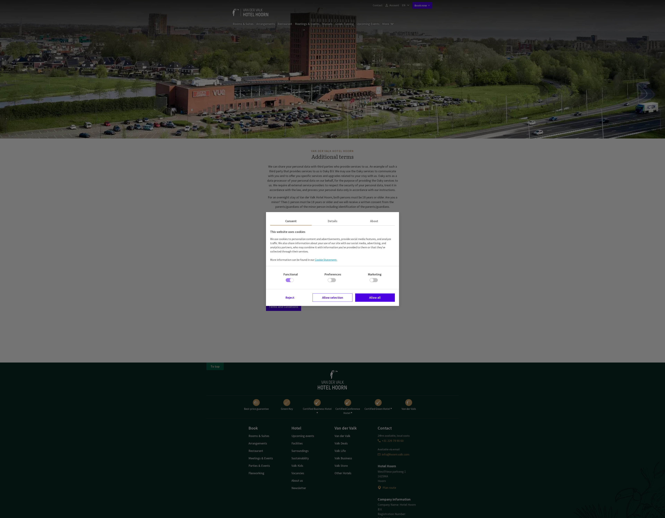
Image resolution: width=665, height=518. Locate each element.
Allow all (375, 298)
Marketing (375, 274)
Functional (290, 274)
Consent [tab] (291, 221)
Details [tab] (332, 221)
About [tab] (374, 221)
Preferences (333, 274)
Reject (290, 298)
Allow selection (332, 298)
